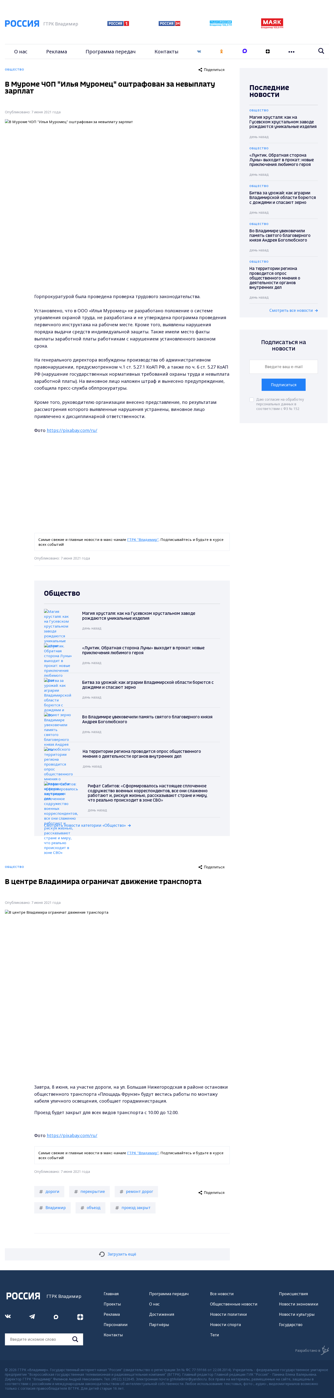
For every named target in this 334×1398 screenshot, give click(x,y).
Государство (290, 1324)
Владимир (55, 1207)
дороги (52, 1191)
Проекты (112, 1304)
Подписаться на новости (283, 345)
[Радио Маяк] (272, 27)
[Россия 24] (169, 24)
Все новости (222, 1293)
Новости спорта (225, 1324)
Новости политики (228, 1314)
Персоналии (116, 1324)
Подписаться (283, 384)
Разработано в (307, 1350)
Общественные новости (233, 1304)
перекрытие (92, 1191)
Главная (111, 1293)
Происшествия (293, 1293)
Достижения (161, 1314)
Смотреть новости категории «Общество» (85, 825)
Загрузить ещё (122, 1254)
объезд (93, 1207)
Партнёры (159, 1324)
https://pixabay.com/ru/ (72, 430)
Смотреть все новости (291, 310)
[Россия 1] (118, 24)
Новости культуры (297, 1314)
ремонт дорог (139, 1191)
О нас (20, 51)
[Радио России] (221, 24)
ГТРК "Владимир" (143, 539)
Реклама (56, 51)
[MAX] (244, 51)
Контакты (166, 51)
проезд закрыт (136, 1207)
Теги (214, 1335)
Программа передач (111, 51)
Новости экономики (298, 1304)
